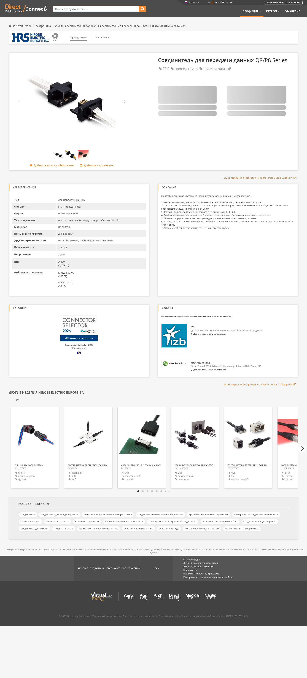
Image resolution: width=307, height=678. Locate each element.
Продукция (250, 11)
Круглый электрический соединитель (208, 514)
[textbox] (96, 9)
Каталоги (272, 11)
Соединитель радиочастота (138, 528)
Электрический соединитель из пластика (256, 514)
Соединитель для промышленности (124, 521)
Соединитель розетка (57, 521)
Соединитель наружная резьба (259, 521)
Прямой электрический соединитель (98, 528)
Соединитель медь (169, 528)
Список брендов (191, 559)
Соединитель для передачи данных (59, 514)
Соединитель (28, 514)
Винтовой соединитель (87, 521)
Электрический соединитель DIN (202, 528)
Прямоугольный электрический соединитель (173, 521)
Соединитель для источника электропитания (108, 514)
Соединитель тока (63, 528)
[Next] (124, 101)
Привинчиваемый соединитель (242, 528)
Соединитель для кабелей (34, 528)
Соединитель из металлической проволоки (160, 514)
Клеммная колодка (30, 521)
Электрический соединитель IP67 (220, 521)
